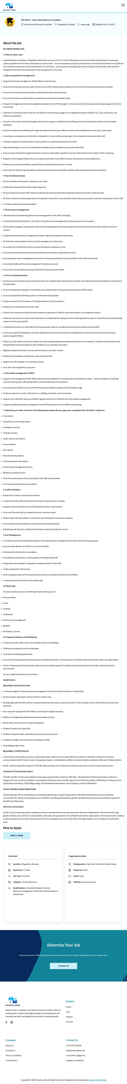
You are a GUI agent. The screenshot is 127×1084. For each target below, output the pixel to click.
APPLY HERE (16, 836)
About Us (10, 1045)
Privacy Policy (11, 1060)
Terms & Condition (13, 1055)
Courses (69, 1021)
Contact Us (63, 966)
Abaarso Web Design (98, 1080)
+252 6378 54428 (73, 1045)
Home (68, 1007)
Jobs (68, 1012)
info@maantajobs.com (75, 1050)
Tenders (69, 1016)
